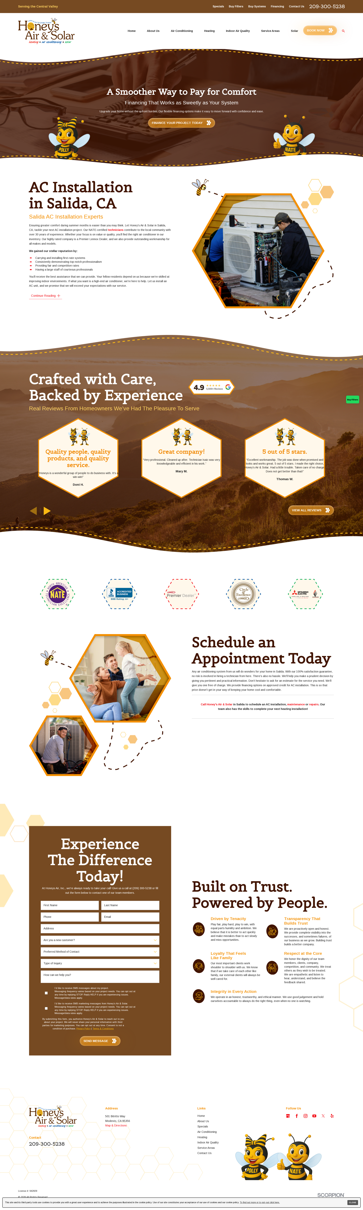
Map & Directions (116, 1125)
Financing (277, 6)
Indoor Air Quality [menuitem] (238, 30)
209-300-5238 (327, 6)
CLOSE (352, 1202)
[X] (323, 1116)
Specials (218, 6)
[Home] (46, 31)
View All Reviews (306, 510)
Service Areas (206, 1147)
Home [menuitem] (132, 30)
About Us (203, 1121)
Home (201, 1115)
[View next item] (47, 511)
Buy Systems (257, 6)
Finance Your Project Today (177, 123)
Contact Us (296, 6)
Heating (202, 1137)
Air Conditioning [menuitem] (182, 30)
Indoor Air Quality (208, 1142)
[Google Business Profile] (288, 1116)
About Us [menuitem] (153, 30)
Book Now (316, 30)
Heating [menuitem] (209, 30)
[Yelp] (332, 1116)
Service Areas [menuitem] (270, 30)
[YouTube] (314, 1116)
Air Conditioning (207, 1131)
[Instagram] (305, 1116)
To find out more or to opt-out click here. (260, 1202)
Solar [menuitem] (294, 30)
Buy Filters (236, 6)
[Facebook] (297, 1116)
